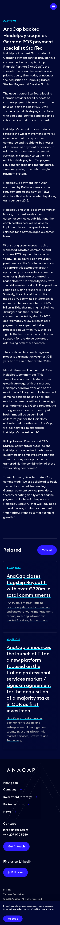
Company (9, 789)
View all (47, 550)
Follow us (17, 872)
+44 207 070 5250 (15, 834)
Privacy (7, 889)
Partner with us (13, 804)
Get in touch (16, 846)
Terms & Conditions (13, 894)
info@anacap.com (15, 829)
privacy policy (15, 909)
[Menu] (53, 6)
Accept (13, 918)
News (7, 811)
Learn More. (48, 909)
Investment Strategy (17, 796)
